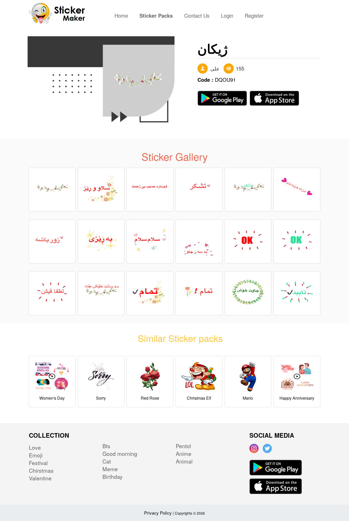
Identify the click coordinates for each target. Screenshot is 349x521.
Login (227, 16)
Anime (183, 453)
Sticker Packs (156, 16)
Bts (106, 446)
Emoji (36, 455)
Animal (184, 461)
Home (122, 16)
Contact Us (197, 16)
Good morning (119, 453)
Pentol (183, 446)
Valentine (40, 478)
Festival (38, 463)
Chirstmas (41, 470)
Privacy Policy (158, 513)
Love (35, 447)
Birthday (112, 476)
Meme (110, 469)
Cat (106, 461)
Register (254, 16)
